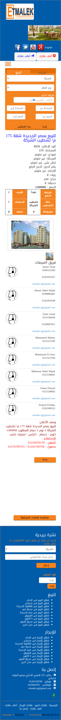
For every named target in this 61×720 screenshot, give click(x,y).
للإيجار (42, 72)
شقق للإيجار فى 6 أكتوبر (36, 656)
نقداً (48, 100)
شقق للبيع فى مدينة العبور (34, 621)
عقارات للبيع (41, 705)
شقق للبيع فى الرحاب (37, 600)
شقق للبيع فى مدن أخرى (36, 625)
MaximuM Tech (50, 714)
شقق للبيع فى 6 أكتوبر (37, 618)
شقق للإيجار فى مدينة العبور (34, 659)
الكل (31, 100)
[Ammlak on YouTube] (33, 47)
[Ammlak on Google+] (40, 47)
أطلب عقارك (11, 705)
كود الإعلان (49, 574)
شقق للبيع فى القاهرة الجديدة (33, 606)
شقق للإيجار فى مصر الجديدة (33, 650)
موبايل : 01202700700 (40, 681)
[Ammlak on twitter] (25, 47)
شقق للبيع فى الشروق (37, 615)
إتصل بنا (23, 708)
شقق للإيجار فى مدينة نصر (35, 646)
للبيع (19, 72)
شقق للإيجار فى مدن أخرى (35, 662)
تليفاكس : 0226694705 (39, 685)
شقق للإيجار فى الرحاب (37, 637)
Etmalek (19, 714)
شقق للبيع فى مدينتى (37, 603)
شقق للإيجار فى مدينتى (36, 640)
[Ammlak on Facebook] (17, 47)
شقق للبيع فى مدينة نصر (35, 609)
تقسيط (38, 100)
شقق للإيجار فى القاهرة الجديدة (32, 643)
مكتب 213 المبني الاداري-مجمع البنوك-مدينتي (33, 676)
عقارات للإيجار (26, 705)
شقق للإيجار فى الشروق (36, 653)
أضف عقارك (36, 708)
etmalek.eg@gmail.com (43, 284)
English (48, 47)
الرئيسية (53, 705)
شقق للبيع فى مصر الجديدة (34, 612)
